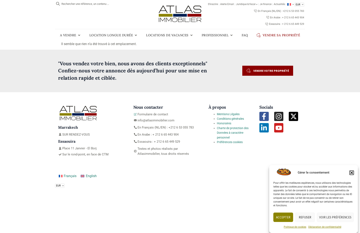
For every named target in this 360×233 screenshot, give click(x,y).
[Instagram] (279, 116)
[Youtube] (279, 127)
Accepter (283, 217)
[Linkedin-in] (264, 127)
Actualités (279, 4)
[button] (352, 173)
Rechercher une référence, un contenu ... (85, 3)
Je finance (265, 4)
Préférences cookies (230, 142)
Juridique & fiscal (245, 4)
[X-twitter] (293, 116)
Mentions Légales (228, 114)
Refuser (305, 217)
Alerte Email (227, 4)
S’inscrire (213, 4)
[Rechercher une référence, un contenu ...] (58, 4)
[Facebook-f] (264, 116)
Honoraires (224, 123)
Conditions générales (230, 118)
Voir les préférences (335, 217)
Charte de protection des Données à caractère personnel (233, 132)
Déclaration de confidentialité (324, 226)
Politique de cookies (295, 226)
